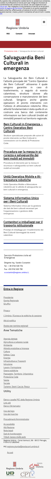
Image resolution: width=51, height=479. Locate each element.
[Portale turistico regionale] (10, 474)
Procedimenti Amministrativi (16, 419)
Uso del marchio (11, 414)
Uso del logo (9, 411)
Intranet (31, 34)
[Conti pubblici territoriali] (27, 474)
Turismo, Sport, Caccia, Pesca (17, 386)
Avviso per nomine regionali (16, 325)
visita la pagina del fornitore (11, 8)
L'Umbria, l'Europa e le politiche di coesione (23, 315)
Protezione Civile (11, 377)
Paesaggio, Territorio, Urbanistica (18, 374)
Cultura (7, 351)
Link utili (7, 403)
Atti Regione (9, 427)
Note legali (8, 430)
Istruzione (8, 364)
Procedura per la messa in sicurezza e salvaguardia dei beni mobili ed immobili (23, 155)
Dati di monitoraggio (13, 434)
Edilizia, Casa (9, 355)
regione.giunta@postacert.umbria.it (23, 446)
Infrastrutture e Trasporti (15, 361)
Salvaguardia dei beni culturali (32, 51)
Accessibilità (9, 424)
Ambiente (8, 345)
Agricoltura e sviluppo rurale (16, 342)
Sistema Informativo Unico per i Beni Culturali (21, 199)
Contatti (19, 34)
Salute (6, 380)
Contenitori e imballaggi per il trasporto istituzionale (23, 223)
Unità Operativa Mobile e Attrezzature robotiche (22, 178)
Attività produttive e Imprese (16, 348)
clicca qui (3, 6)
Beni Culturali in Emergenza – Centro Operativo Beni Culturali (23, 127)
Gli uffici (7, 304)
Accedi (10, 452)
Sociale (7, 383)
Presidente (8, 297)
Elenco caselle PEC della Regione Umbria (22, 399)
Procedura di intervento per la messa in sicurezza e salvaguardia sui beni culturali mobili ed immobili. (22, 165)
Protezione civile (10, 51)
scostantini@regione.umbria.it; (16, 272)
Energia (7, 358)
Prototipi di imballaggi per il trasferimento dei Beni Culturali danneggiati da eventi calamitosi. (23, 232)
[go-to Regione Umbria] (17, 20)
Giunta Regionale (11, 300)
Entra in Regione (13, 289)
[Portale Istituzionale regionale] (14, 465)
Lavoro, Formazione (12, 367)
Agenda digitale (10, 339)
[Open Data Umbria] (36, 465)
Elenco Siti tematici (12, 406)
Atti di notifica (10, 320)
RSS (8, 34)
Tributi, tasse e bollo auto (15, 437)
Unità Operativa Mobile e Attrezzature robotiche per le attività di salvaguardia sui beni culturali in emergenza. (22, 187)
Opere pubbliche (11, 370)
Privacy (7, 310)
